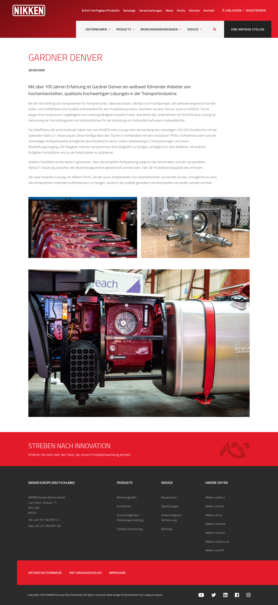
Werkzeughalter (127, 497)
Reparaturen (169, 497)
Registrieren (256, 10)
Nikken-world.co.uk (217, 541)
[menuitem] (101, 10)
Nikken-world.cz (215, 497)
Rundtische (124, 506)
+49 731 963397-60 (47, 526)
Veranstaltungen (150, 10)
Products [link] (123, 29)
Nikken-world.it (214, 506)
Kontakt (208, 10)
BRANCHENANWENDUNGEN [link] (159, 29)
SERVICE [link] (193, 29)
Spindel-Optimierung (129, 529)
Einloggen (234, 10)
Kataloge (129, 10)
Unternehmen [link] (96, 29)
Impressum (117, 572)
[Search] (214, 29)
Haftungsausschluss (85, 572)
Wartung (166, 529)
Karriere (194, 10)
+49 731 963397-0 (45, 519)
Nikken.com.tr (213, 515)
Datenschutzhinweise (45, 572)
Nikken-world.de (215, 523)
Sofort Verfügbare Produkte (101, 10)
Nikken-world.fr (214, 550)
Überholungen (169, 506)
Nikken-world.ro (215, 532)
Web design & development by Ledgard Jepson (135, 595)
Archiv (181, 10)
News (169, 10)
